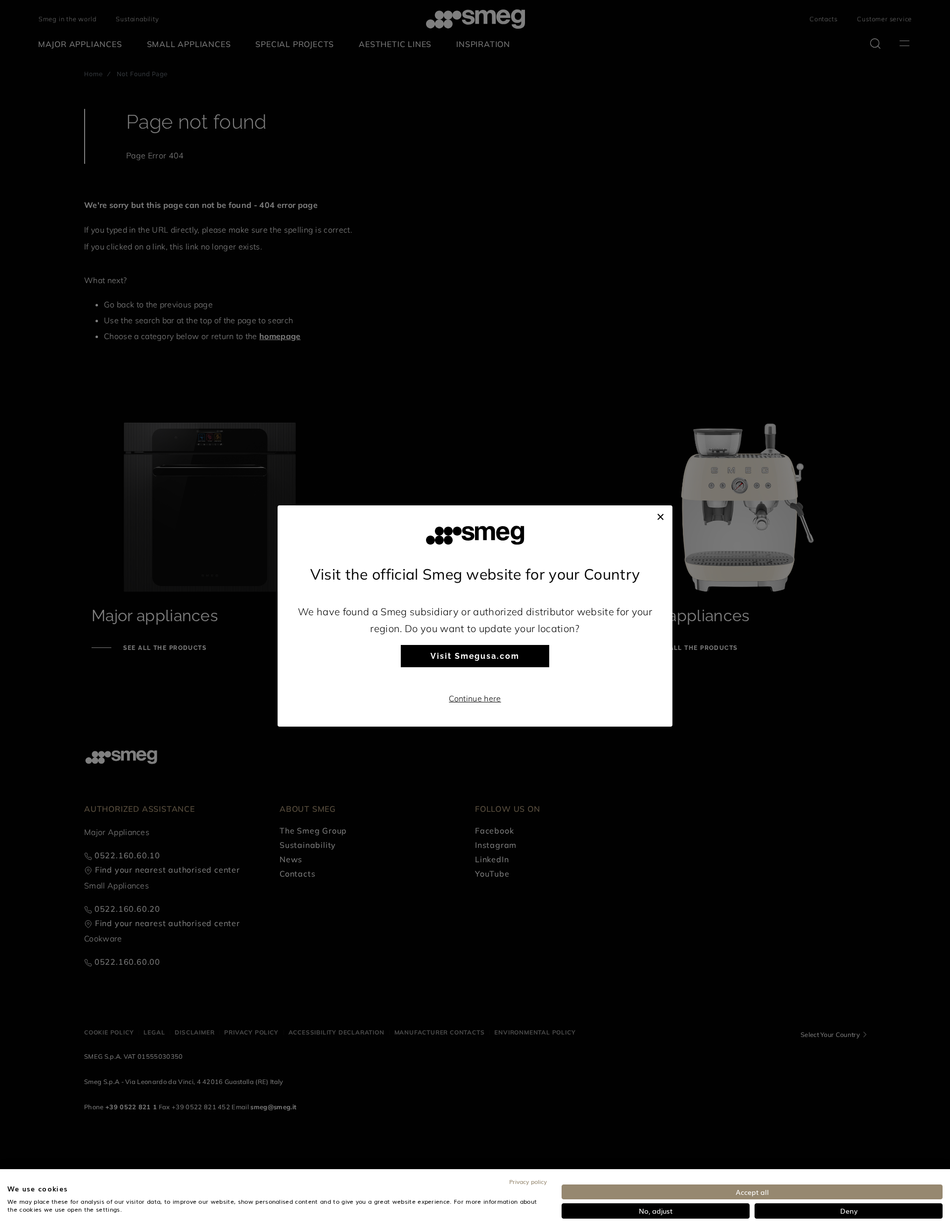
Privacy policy (528, 1181)
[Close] (660, 515)
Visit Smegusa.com (475, 656)
